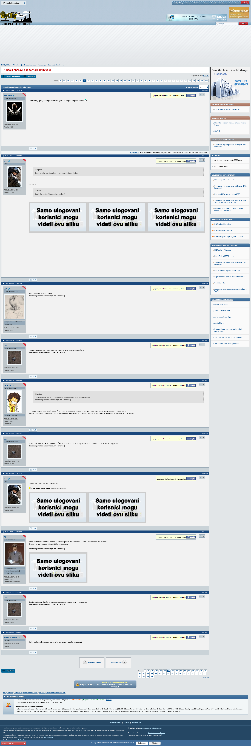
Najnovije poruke (115, 722)
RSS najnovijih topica (222, 224)
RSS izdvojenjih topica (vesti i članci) (228, 236)
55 (186, 81)
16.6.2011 (206, 75)
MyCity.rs (148, 728)
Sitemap (126, 722)
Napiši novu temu (13, 76)
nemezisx (8, 96)
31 (88, 81)
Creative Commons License (156, 733)
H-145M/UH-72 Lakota (222, 250)
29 (80, 81)
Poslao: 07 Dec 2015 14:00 (13, 532)
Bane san (7, 385)
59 (202, 81)
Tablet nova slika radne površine (226, 344)
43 (137, 81)
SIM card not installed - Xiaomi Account (229, 337)
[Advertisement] (125, 46)
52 (173, 81)
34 (100, 81)
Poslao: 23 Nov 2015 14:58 (13, 380)
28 (76, 81)
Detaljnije (109, 700)
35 (104, 81)
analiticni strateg (10, 637)
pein (5, 345)
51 (169, 81)
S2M (5, 289)
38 (117, 81)
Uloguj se (188, 3)
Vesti (142, 728)
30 (84, 81)
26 (68, 81)
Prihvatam (142, 743)
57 (194, 81)
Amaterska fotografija (222, 317)
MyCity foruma (48, 737)
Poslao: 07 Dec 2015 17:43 (13, 592)
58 (198, 81)
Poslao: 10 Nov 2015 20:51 (13, 156)
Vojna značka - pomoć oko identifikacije (229, 277)
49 (161, 81)
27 (72, 81)
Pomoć (237, 3)
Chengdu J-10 (219, 283)
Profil (34, 148)
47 (153, 81)
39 (121, 81)
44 (141, 81)
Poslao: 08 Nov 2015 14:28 (13, 90)
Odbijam (155, 743)
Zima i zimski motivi (222, 311)
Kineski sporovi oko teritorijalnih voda (51, 65)
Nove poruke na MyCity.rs (222, 300)
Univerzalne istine (221, 305)
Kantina (206, 3)
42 (133, 81)
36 (109, 81)
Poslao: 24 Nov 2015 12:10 (13, 433)
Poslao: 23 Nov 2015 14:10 (13, 340)
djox (5, 161)
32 (92, 81)
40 (125, 81)
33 (96, 81)
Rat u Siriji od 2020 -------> (224, 180)
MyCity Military (178, 3)
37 (113, 81)
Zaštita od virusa (157, 728)
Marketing (245, 3)
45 (145, 81)
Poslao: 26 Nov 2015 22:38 (13, 473)
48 (157, 81)
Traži (231, 3)
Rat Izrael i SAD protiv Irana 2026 (227, 109)
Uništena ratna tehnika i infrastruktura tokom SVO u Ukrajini (228, 210)
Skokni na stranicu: (192, 87)
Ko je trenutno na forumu (15, 697)
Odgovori (31, 76)
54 (181, 81)
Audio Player (219, 323)
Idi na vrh (206, 677)
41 (129, 81)
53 (177, 81)
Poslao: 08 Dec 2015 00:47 (13, 632)
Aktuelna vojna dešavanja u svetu (24, 65)
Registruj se (197, 3)
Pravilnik (213, 3)
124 (206, 81)
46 (149, 81)
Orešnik (217, 131)
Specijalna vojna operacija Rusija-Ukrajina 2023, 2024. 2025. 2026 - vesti (230, 201)
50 (165, 81)
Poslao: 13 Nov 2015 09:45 (13, 283)
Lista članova (223, 3)
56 (190, 81)
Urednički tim (136, 722)
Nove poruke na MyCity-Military (225, 245)
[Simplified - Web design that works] (162, 735)
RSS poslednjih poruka (223, 230)
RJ (5, 537)
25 (64, 81)
